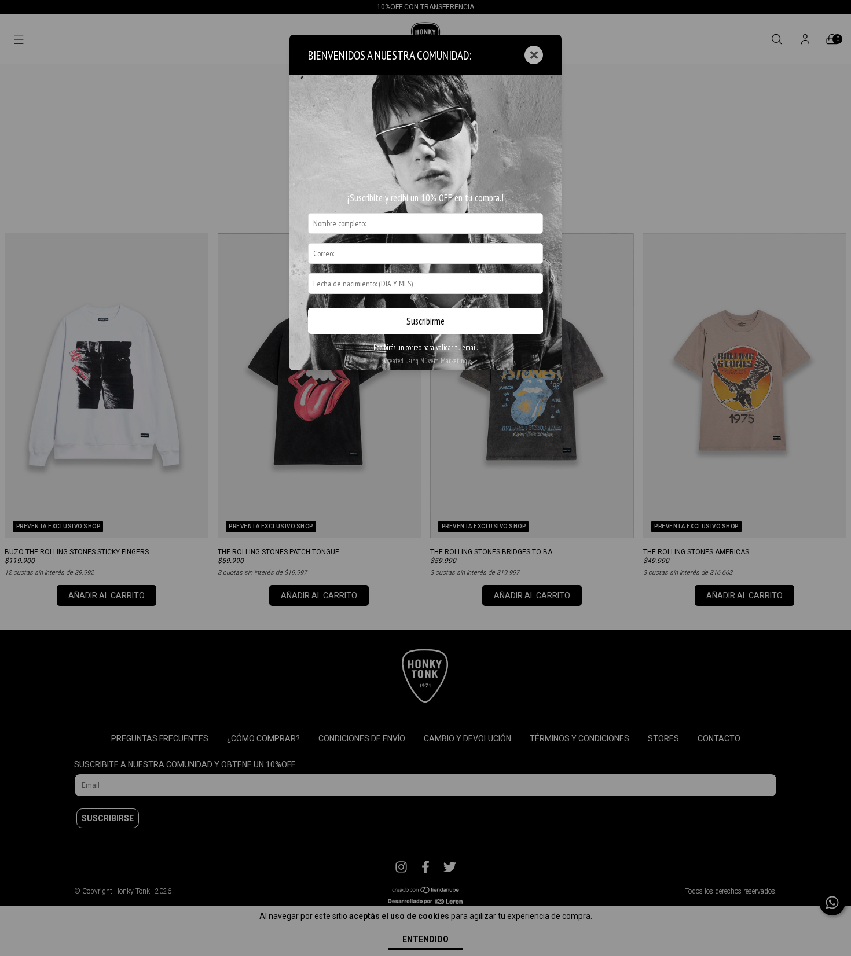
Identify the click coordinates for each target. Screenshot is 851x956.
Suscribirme (425, 321)
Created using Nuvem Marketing (425, 361)
